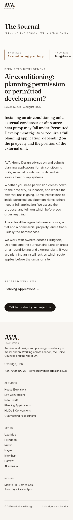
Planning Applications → (21, 289)
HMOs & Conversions (17, 410)
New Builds (11, 400)
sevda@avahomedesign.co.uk (48, 370)
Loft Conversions (14, 394)
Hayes (8, 450)
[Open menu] (67, 6)
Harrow (8, 460)
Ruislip (8, 445)
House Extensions (15, 389)
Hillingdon (10, 439)
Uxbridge (10, 434)
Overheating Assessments (20, 415)
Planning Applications (17, 405)
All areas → (11, 466)
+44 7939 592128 (15, 370)
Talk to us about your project (28, 307)
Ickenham (10, 455)
